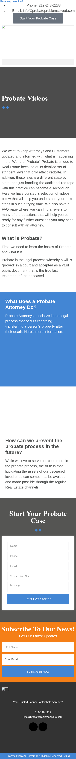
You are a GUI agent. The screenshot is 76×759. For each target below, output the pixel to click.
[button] (38, 62)
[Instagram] (43, 726)
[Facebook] (33, 726)
